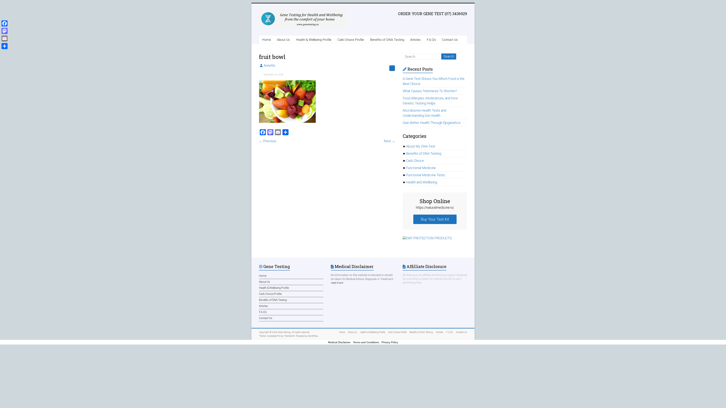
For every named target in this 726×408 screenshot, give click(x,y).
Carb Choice (415, 161)
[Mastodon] (4, 31)
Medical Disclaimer (339, 342)
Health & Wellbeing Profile (313, 40)
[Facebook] (4, 23)
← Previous (267, 141)
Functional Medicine (421, 168)
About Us (283, 40)
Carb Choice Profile (350, 40)
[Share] (4, 46)
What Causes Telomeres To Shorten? (430, 91)
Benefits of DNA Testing (387, 40)
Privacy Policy (390, 342)
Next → (389, 141)
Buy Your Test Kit (435, 219)
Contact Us (450, 40)
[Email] (4, 38)
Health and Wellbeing (421, 182)
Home (266, 40)
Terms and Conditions (366, 342)
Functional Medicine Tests (425, 175)
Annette (269, 65)
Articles (415, 40)
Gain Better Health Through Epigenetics (432, 123)
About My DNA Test (420, 146)
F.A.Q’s (431, 40)
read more (337, 282)
